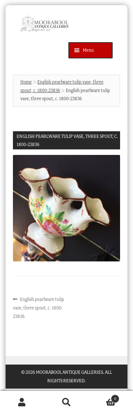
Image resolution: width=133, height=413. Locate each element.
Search (66, 402)
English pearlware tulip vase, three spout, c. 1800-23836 (39, 307)
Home (26, 82)
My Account (22, 402)
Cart (102, 396)
